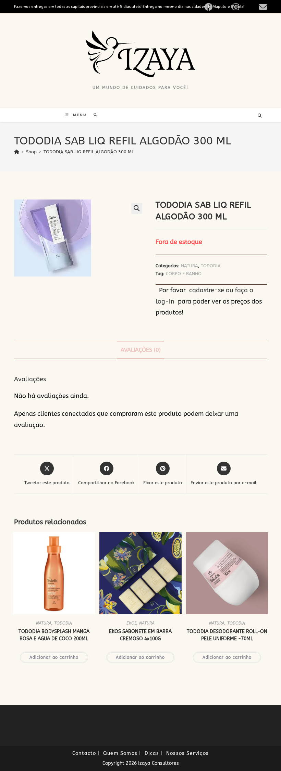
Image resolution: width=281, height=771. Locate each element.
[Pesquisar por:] (93, 115)
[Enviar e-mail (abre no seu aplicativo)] (262, 7)
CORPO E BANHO (183, 273)
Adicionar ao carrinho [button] (53, 657)
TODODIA (211, 265)
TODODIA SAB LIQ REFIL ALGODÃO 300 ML (89, 151)
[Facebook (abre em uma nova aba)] (216, 7)
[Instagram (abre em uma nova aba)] (243, 7)
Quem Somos (120, 753)
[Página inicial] (16, 151)
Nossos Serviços (187, 753)
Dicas (152, 753)
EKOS (131, 623)
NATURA (189, 265)
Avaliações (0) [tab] (141, 350)
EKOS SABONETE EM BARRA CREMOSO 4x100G (140, 635)
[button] (136, 208)
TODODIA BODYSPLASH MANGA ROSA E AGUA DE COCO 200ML (54, 635)
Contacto (84, 753)
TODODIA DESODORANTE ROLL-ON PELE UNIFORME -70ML (227, 635)
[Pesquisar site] (260, 116)
